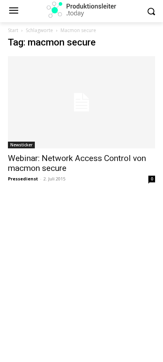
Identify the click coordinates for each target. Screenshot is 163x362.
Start (13, 30)
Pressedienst (23, 179)
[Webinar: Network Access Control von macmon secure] (81, 102)
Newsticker (21, 145)
